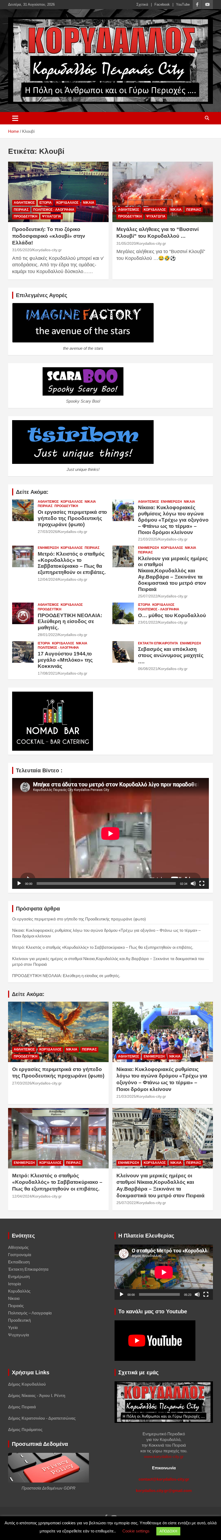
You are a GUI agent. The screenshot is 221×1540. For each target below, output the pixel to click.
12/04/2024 (47, 579)
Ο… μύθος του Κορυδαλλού (172, 615)
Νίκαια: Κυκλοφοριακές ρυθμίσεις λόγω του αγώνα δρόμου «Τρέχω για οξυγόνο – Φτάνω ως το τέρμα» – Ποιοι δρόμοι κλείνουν (173, 520)
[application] (110, 833)
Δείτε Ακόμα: (32, 492)
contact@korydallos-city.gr (164, 1479)
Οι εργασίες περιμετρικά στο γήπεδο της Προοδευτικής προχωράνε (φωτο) (72, 518)
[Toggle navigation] (15, 118)
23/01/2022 (147, 622)
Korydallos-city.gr (47, 250)
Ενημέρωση (171, 502)
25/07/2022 (147, 596)
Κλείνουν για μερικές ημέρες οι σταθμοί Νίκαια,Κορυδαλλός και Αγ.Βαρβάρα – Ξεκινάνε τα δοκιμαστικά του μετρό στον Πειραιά (173, 574)
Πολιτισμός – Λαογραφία (30, 1313)
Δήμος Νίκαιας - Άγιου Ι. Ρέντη (36, 1395)
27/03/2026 (47, 531)
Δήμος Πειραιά (22, 1407)
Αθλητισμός (24, 203)
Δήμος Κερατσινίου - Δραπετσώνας (42, 1418)
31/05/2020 (22, 250)
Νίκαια (88, 203)
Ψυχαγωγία (51, 216)
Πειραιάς (21, 210)
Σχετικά (142, 4)
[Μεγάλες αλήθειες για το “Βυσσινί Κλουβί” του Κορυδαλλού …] (162, 192)
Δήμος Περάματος (25, 1429)
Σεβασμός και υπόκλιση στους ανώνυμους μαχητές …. (170, 655)
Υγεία (13, 1327)
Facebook (162, 4)
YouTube (183, 4)
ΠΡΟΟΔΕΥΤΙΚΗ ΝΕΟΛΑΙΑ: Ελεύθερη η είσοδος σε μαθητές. (70, 622)
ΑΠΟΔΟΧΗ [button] (168, 1531)
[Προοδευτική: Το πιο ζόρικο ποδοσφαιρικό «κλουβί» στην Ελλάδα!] (58, 192)
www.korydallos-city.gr (164, 1456)
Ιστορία (45, 203)
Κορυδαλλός (67, 203)
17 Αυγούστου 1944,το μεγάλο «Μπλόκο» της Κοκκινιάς (65, 660)
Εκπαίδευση (19, 1262)
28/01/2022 (47, 635)
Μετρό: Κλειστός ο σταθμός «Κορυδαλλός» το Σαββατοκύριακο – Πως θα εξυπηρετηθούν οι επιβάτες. (72, 563)
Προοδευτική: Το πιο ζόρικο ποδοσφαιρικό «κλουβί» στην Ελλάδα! (48, 235)
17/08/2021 (47, 673)
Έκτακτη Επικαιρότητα (158, 643)
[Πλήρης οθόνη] (202, 883)
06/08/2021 (147, 669)
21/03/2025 (147, 539)
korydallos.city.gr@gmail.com (164, 1490)
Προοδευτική (25, 216)
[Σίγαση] (193, 883)
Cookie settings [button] (136, 1531)
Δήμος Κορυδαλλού (27, 1384)
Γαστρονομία (19, 1254)
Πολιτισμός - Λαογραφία (53, 210)
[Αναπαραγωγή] (19, 883)
